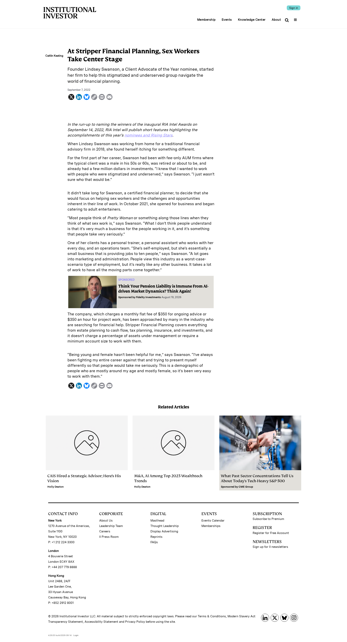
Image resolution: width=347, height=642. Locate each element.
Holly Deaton (55, 486)
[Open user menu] (296, 18)
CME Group (246, 486)
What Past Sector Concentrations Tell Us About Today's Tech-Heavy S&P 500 (257, 478)
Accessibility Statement (101, 622)
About (276, 19)
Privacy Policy (135, 622)
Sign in (293, 7)
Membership (206, 19)
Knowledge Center (252, 19)
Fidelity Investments (148, 297)
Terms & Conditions (212, 616)
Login (76, 635)
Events (227, 19)
